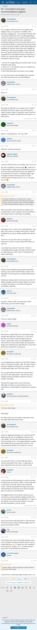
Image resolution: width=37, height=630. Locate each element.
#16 (35, 457)
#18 (35, 517)
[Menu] (2, 2)
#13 (35, 359)
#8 (35, 226)
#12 (35, 331)
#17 (35, 477)
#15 (35, 432)
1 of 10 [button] (13, 579)
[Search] (35, 2)
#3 (35, 105)
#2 (35, 89)
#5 (35, 146)
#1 (35, 26)
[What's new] (31, 2)
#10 (35, 298)
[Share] (32, 26)
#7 (35, 192)
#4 (35, 130)
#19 (35, 537)
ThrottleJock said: (7, 196)
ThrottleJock (6, 14)
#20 (35, 560)
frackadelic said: (6, 405)
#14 (35, 401)
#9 (35, 266)
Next (19, 579)
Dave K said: (5, 564)
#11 (35, 315)
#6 (35, 161)
